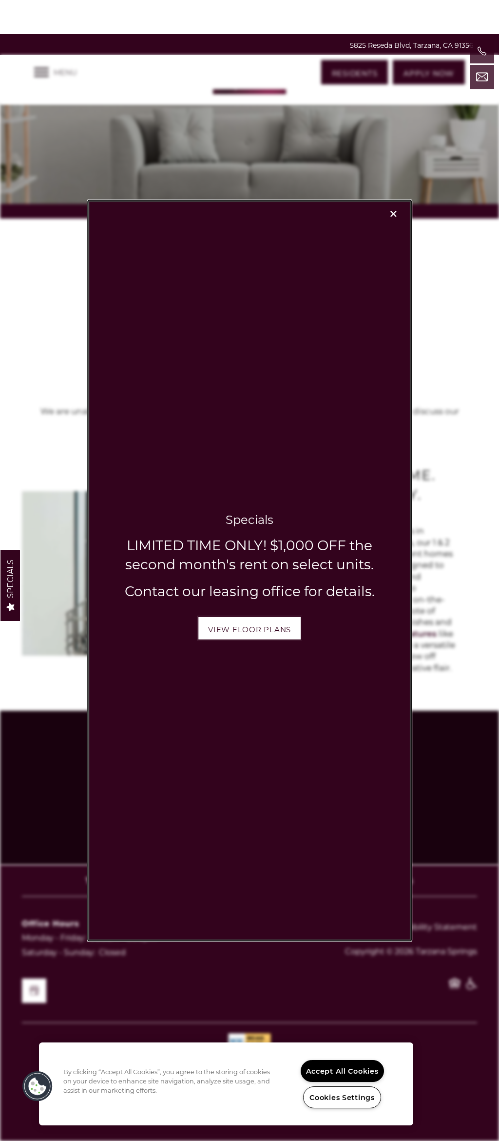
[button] (249, 628)
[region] (226, 1083)
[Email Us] (482, 77)
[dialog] (249, 570)
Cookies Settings (342, 1097)
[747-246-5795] (482, 51)
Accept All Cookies (342, 1071)
